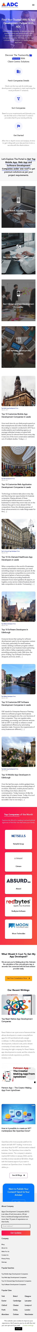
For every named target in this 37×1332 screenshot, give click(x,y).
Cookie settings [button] (28, 1325)
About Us (4, 1248)
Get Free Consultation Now (17, 978)
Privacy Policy (6, 1258)
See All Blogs (17, 1175)
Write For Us (5, 1251)
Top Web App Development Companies (14, 1277)
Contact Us (5, 1255)
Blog (3, 1244)
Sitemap (4, 1262)
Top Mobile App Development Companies (15, 1274)
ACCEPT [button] (18, 1328)
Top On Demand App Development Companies (16, 1281)
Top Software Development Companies (14, 1284)
